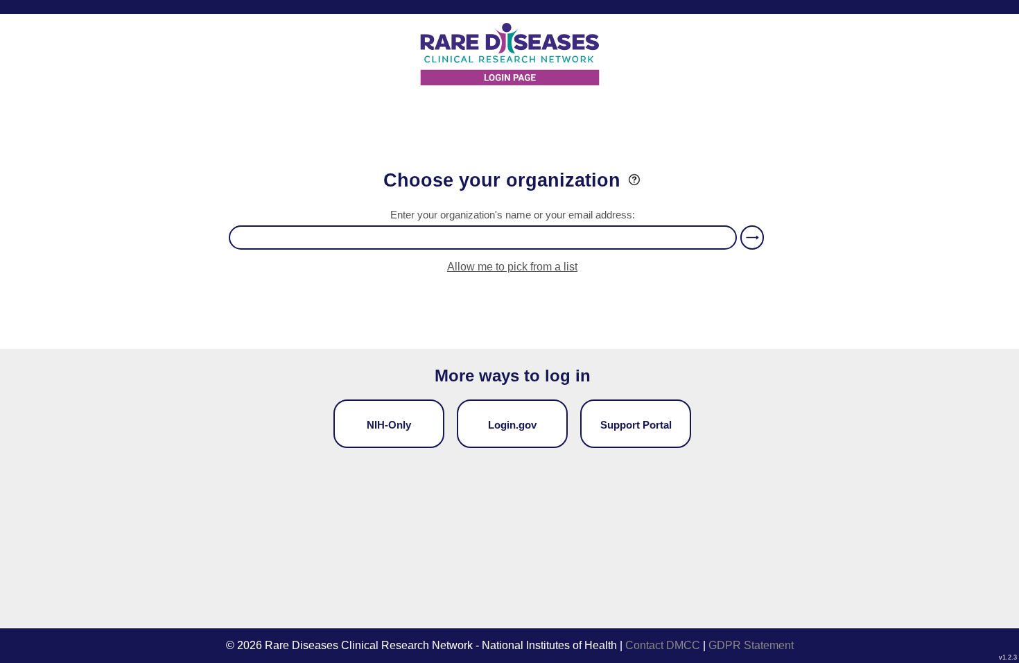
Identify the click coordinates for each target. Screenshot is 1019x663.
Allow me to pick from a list (512, 267)
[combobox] (483, 237)
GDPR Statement (751, 645)
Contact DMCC (662, 645)
